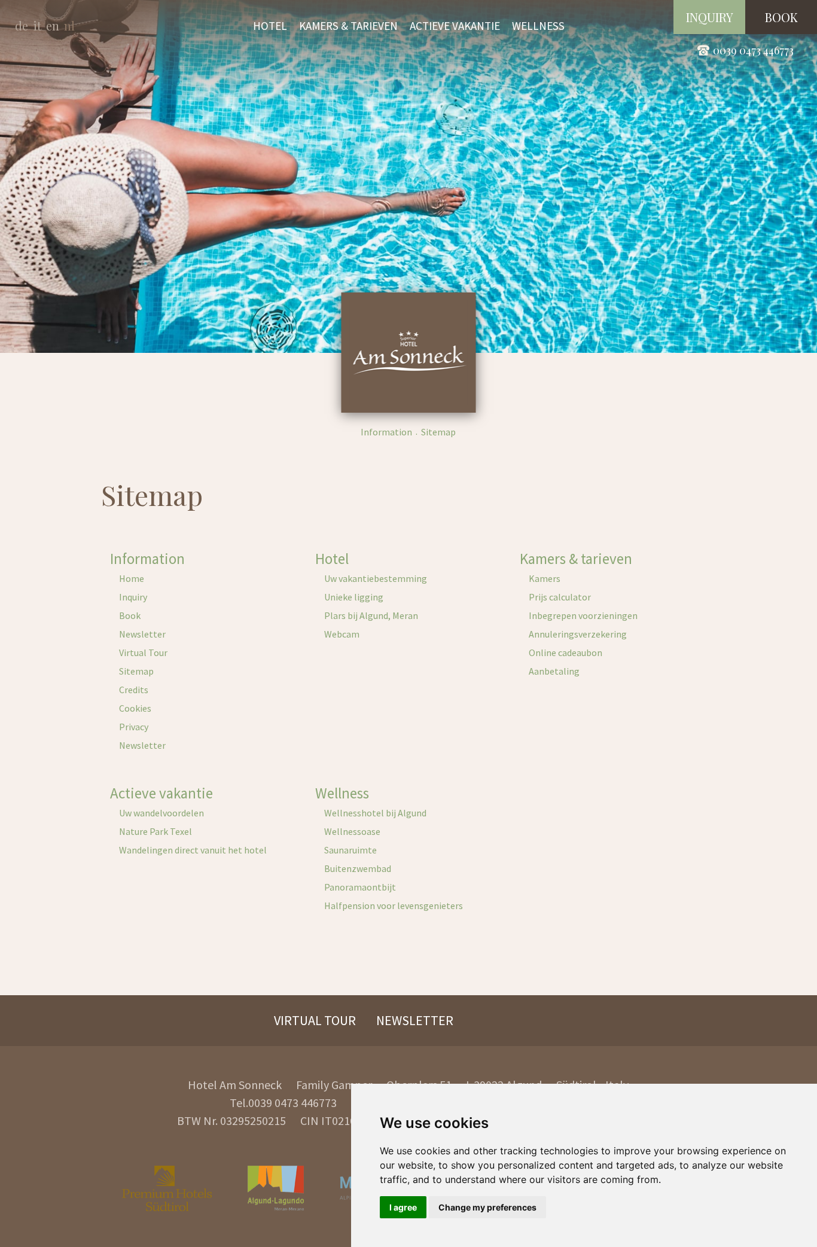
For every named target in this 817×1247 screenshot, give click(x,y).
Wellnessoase (352, 831)
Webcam (341, 634)
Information (386, 432)
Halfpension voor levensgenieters (393, 905)
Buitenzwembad (357, 868)
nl (69, 25)
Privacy (133, 727)
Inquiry (133, 597)
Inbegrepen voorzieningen (583, 615)
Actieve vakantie (161, 793)
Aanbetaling (554, 671)
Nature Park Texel (155, 831)
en (52, 25)
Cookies (135, 708)
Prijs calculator (560, 597)
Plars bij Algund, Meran (371, 615)
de (21, 25)
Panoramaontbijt (360, 887)
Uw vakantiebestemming (375, 578)
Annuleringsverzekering (578, 634)
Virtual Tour (143, 652)
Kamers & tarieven (576, 558)
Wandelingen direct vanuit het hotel (193, 850)
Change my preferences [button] (487, 1207)
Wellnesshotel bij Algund (375, 813)
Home (131, 578)
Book (130, 615)
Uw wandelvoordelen (161, 813)
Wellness (342, 793)
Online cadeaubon (565, 652)
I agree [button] (403, 1207)
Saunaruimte (350, 850)
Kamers (544, 578)
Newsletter (142, 634)
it (37, 25)
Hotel (332, 558)
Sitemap (136, 671)
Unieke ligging (353, 597)
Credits (133, 690)
